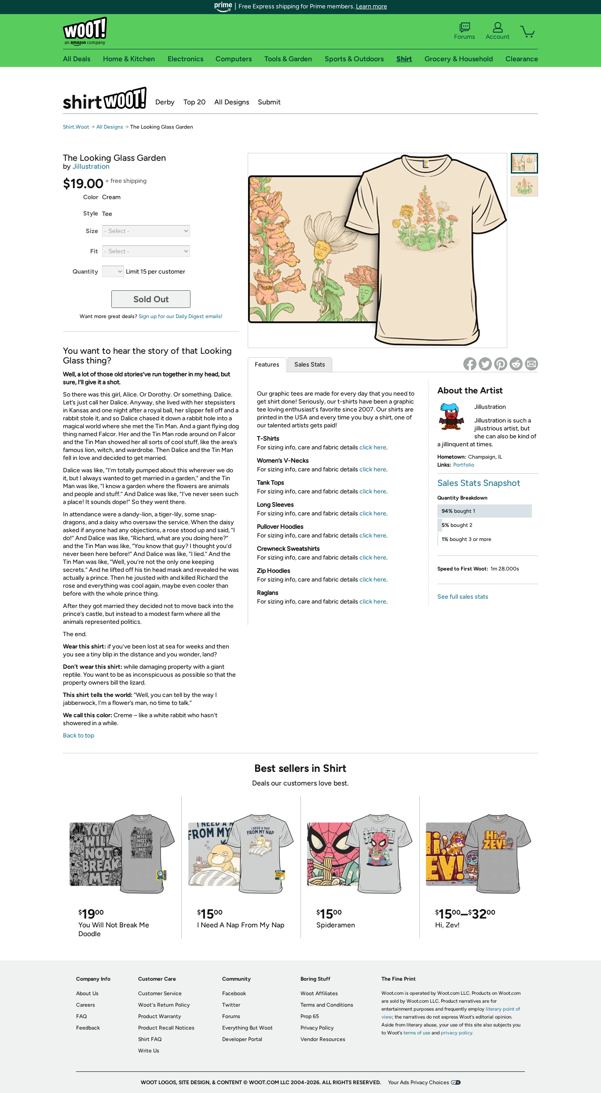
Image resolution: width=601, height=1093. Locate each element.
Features (267, 364)
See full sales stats (462, 596)
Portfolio (463, 465)
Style (90, 213)
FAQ (81, 1016)
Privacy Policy (316, 1028)
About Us (87, 993)
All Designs (231, 102)
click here (372, 447)
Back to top (78, 735)
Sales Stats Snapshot (478, 483)
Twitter (231, 1005)
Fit (94, 251)
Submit (269, 102)
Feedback (88, 1028)
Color (90, 197)
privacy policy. (457, 1033)
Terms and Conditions (326, 1005)
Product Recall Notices (166, 1028)
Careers (85, 1005)
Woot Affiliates (319, 993)
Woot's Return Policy (164, 1005)
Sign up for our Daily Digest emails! (181, 316)
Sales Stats (309, 364)
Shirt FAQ (149, 1039)
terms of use (416, 1033)
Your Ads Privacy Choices (418, 1082)
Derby (165, 102)
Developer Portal (242, 1039)
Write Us (148, 1051)
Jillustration (91, 166)
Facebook (234, 993)
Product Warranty (159, 1016)
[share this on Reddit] (516, 364)
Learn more (371, 6)
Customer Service (160, 993)
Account (497, 37)
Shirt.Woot (105, 98)
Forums (464, 37)
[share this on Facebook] (469, 364)
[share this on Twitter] (485, 364)
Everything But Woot (247, 1028)
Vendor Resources (322, 1039)
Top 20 (194, 102)
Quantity (85, 271)
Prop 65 (309, 1016)
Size (92, 231)
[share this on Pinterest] (500, 364)
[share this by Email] (531, 364)
